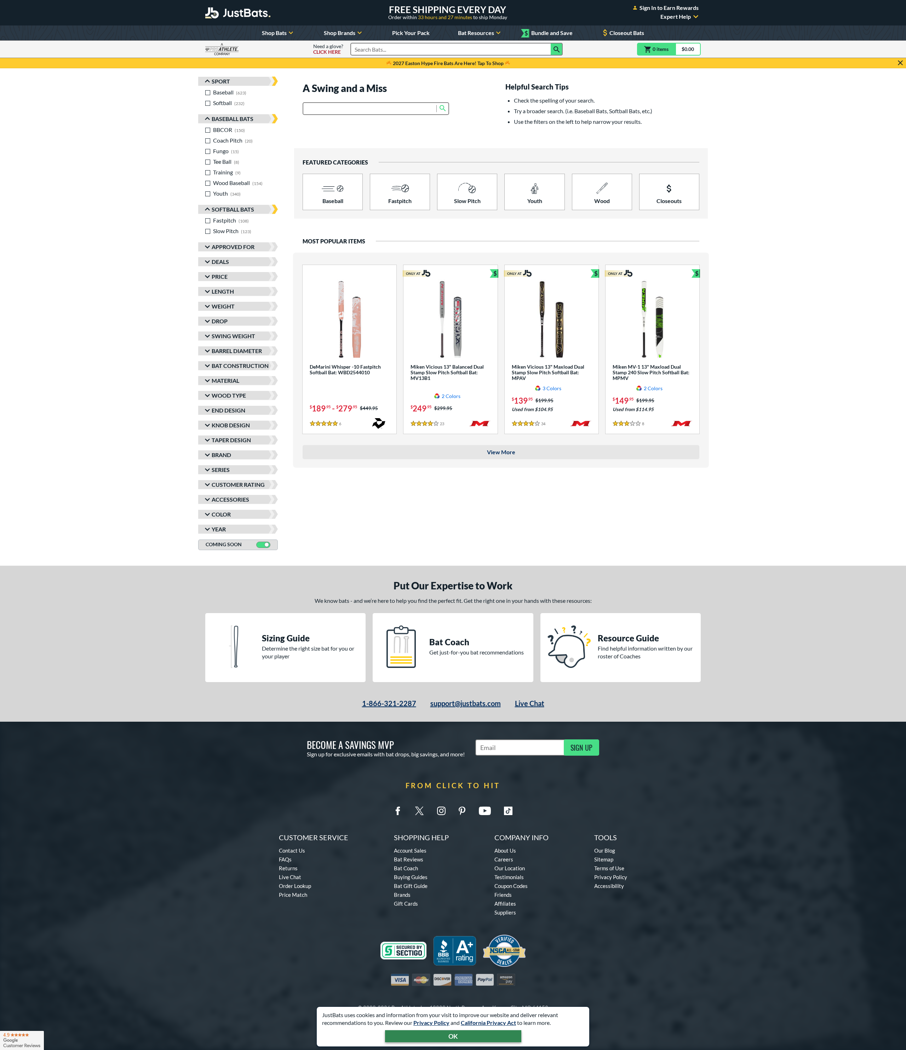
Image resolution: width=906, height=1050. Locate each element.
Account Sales (410, 850)
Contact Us (292, 850)
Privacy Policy (431, 1022)
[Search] (557, 49)
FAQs (285, 859)
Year (219, 529)
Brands (402, 895)
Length (223, 291)
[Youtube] (485, 811)
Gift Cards (406, 903)
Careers (503, 859)
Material (225, 380)
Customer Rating (238, 484)
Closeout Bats (626, 32)
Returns (288, 868)
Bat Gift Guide (411, 886)
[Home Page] (237, 12)
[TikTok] (508, 811)
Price (220, 276)
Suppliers (505, 912)
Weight (223, 306)
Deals (220, 261)
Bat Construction (240, 365)
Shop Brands (339, 32)
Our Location (509, 868)
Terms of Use (609, 868)
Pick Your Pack (411, 32)
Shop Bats (274, 32)
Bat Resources (476, 32)
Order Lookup (295, 886)
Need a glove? (328, 49)
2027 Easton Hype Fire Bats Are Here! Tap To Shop (448, 63)
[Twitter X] (419, 811)
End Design (228, 410)
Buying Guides (411, 877)
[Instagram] (441, 811)
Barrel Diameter (237, 350)
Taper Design (231, 440)
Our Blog (604, 850)
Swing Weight (233, 336)
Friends (503, 895)
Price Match (293, 895)
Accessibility (609, 886)
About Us (505, 850)
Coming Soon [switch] (224, 544)
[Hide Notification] (900, 63)
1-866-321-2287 (389, 703)
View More (501, 452)
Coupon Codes (511, 886)
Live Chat (529, 703)
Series (221, 469)
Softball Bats (233, 209)
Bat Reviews (408, 859)
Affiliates (505, 903)
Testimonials (509, 877)
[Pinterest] (462, 811)
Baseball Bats (232, 118)
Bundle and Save (548, 33)
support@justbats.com (465, 703)
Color (221, 514)
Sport (221, 81)
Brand (221, 454)
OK (453, 1036)
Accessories (230, 499)
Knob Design (231, 425)
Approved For (233, 246)
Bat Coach (406, 868)
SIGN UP (581, 747)
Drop (220, 321)
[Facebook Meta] (398, 811)
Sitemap (603, 859)
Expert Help (675, 16)
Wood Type (229, 395)
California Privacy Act (488, 1022)
